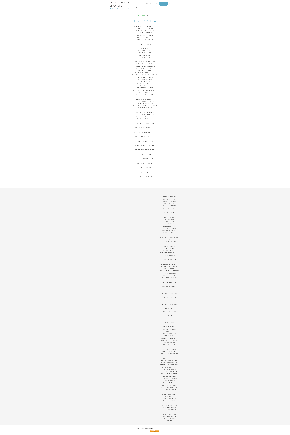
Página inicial (142, 16)
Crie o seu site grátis (145, 430)
